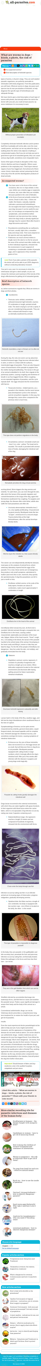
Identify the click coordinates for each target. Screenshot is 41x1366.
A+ (35, 65)
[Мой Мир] (15, 66)
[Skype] (29, 66)
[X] (18, 66)
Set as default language (10, 1248)
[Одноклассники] (13, 66)
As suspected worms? (14, 70)
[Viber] (24, 66)
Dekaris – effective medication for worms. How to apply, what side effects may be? (23, 1325)
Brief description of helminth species (19, 73)
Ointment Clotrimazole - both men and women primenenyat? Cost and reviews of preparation (24, 1309)
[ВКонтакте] (10, 66)
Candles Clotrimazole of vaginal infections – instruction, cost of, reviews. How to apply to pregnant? (24, 1301)
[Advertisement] (20, 26)
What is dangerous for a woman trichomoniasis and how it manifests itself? (23, 1277)
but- (37, 65)
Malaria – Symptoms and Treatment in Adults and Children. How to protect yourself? (24, 1341)
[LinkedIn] (21, 66)
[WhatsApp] (26, 66)
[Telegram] (32, 66)
